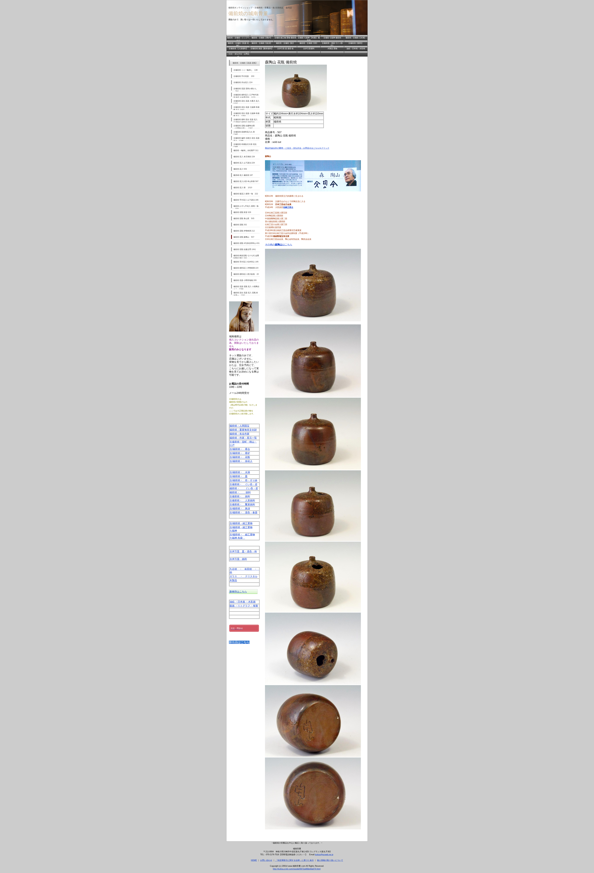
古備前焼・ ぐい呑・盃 (243, 484)
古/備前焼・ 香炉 (240, 453)
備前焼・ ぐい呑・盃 (244, 488)
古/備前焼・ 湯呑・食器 (243, 512)
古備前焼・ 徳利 (240, 496)
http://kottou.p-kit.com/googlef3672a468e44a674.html (297, 869)
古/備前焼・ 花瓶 (240, 457)
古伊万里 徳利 (238, 559)
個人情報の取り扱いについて (330, 860)
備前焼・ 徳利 (240, 492)
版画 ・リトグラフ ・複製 (244, 605)
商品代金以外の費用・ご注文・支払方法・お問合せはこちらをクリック (297, 148)
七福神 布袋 (237, 538)
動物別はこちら (238, 591)
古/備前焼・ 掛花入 (241, 461)
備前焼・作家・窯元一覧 (243, 438)
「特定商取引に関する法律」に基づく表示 (294, 860)
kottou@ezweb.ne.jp (324, 854)
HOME (254, 860)
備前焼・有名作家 (239, 433)
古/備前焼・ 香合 (240, 449)
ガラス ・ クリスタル (243, 576)
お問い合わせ (266, 860)
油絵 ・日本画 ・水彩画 (243, 601)
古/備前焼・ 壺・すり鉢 (243, 480)
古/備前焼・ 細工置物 (242, 534)
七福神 (233, 530)
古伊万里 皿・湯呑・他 (243, 551)
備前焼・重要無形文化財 (243, 429)
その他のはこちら (278, 244)
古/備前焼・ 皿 (239, 476)
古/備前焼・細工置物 (241, 523)
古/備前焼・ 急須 (240, 508)
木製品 (233, 580)
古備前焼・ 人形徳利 (242, 500)
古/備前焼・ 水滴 (240, 472)
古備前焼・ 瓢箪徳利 (242, 504)
